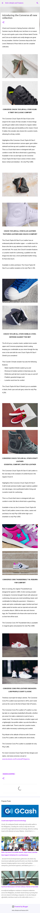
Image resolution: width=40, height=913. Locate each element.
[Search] (37, 3)
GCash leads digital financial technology (13, 820)
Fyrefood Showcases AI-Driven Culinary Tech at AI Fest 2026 (19, 886)
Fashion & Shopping (9, 774)
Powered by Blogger (21, 906)
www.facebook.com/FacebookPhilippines (15, 759)
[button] (3, 22)
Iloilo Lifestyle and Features (14, 3)
